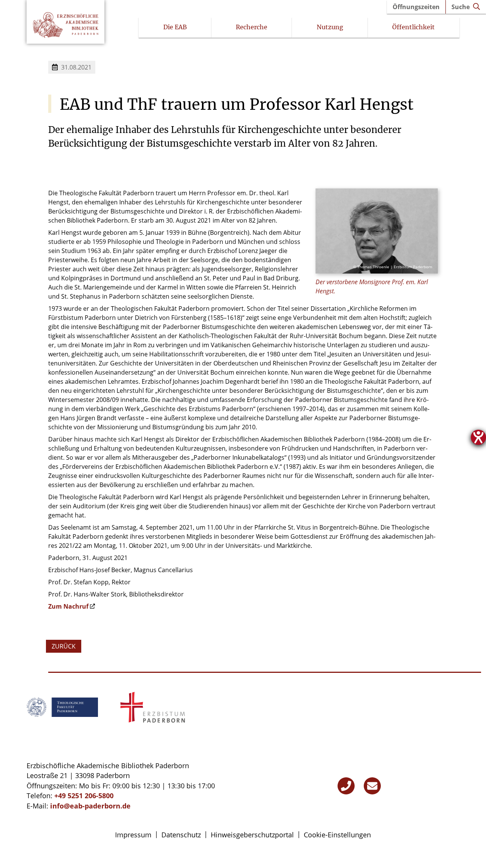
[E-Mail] (372, 785)
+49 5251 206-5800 (84, 795)
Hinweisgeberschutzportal (252, 834)
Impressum (133, 834)
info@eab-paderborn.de (90, 805)
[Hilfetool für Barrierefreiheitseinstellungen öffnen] (478, 437)
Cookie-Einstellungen (337, 834)
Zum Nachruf (68, 606)
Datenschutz (181, 834)
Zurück (64, 646)
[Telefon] (346, 785)
